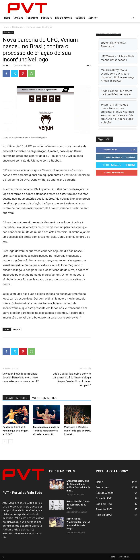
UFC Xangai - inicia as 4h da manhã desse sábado (118, 58)
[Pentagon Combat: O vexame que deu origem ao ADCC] (16, 414)
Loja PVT (93, 17)
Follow (130, 157)
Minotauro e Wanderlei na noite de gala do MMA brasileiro (77, 431)
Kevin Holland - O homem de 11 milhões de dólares (116, 92)
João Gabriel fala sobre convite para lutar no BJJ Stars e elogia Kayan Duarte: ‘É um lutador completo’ (72, 379)
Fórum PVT (32, 17)
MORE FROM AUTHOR (44, 397)
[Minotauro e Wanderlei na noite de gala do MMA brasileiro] (77, 414)
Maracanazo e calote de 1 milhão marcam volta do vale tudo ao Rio (46, 431)
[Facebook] (6, 73)
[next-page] (10, 441)
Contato (80, 17)
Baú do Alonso (63, 17)
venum (16, 329)
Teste (112, 556)
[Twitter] (14, 73)
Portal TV (46, 17)
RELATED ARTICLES (16, 397)
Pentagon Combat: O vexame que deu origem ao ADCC (15, 431)
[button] (133, 18)
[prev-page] (5, 441)
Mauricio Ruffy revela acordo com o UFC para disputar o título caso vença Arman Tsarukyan (118, 75)
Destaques (17, 26)
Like (133, 149)
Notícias (18, 17)
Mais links (124, 556)
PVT (7, 65)
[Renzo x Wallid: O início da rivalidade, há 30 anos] (56, 505)
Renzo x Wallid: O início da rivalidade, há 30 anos (78, 504)
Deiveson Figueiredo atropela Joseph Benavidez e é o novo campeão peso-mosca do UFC (21, 377)
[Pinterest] (23, 73)
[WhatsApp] (31, 73)
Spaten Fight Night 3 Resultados (113, 44)
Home (7, 17)
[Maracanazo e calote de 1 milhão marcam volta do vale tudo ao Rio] (46, 414)
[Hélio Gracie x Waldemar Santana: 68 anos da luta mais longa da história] (56, 522)
